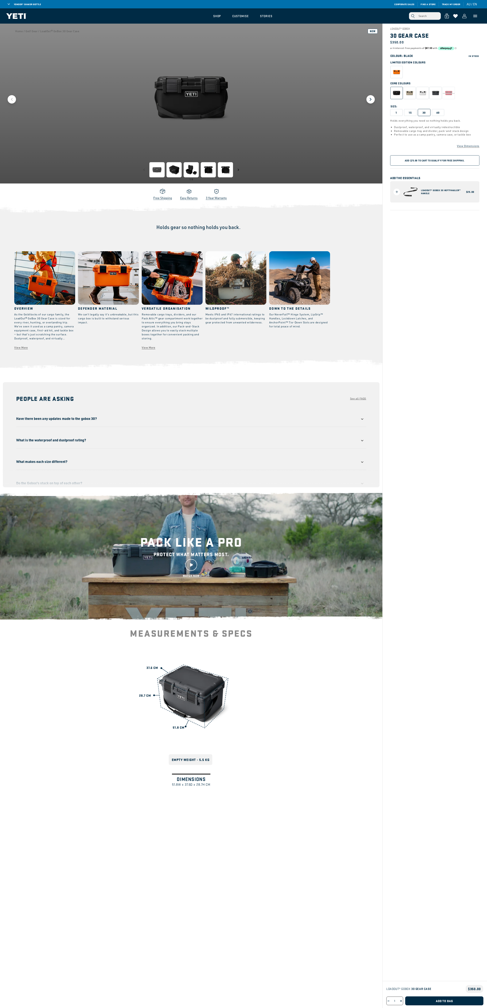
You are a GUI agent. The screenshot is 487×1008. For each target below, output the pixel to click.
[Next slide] (370, 99)
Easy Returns (189, 198)
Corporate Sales (404, 4)
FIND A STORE (428, 4)
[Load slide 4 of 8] (208, 169)
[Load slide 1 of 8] (157, 169)
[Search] (413, 16)
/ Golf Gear (31, 31)
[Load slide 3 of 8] (191, 169)
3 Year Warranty (216, 198)
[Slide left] (144, 170)
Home (19, 31)
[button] (217, 16)
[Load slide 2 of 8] (174, 169)
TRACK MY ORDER (451, 4)
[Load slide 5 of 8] (225, 169)
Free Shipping (162, 198)
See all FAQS (358, 398)
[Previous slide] (12, 99)
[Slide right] (238, 170)
